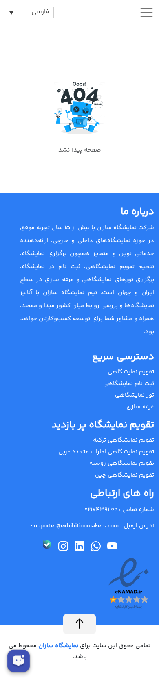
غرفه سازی (140, 407)
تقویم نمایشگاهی (131, 372)
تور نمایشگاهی (134, 395)
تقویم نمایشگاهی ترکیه (123, 440)
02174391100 (100, 509)
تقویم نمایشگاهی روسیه (121, 463)
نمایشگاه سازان (57, 646)
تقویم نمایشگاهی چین (124, 475)
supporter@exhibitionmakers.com (75, 526)
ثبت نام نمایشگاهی (128, 383)
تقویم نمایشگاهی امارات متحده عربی (106, 452)
